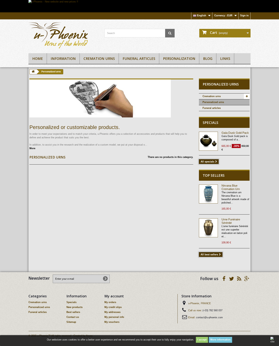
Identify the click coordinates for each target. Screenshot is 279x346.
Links (225, 58)
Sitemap (71, 322)
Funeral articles (139, 58)
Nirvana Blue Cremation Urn (230, 187)
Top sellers (214, 175)
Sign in (244, 15)
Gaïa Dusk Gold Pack (235, 132)
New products (74, 307)
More (32, 148)
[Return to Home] (33, 71)
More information (220, 339)
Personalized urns (213, 102)
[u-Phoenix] (63, 35)
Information (63, 58)
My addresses (112, 312)
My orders (110, 302)
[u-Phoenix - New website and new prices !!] (139, 6)
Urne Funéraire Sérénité (230, 221)
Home (37, 58)
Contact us (72, 317)
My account (114, 296)
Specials (210, 122)
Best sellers (73, 312)
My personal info (114, 317)
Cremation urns (99, 58)
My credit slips (113, 307)
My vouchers (111, 322)
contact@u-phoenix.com (209, 317)
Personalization (179, 58)
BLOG (207, 58)
